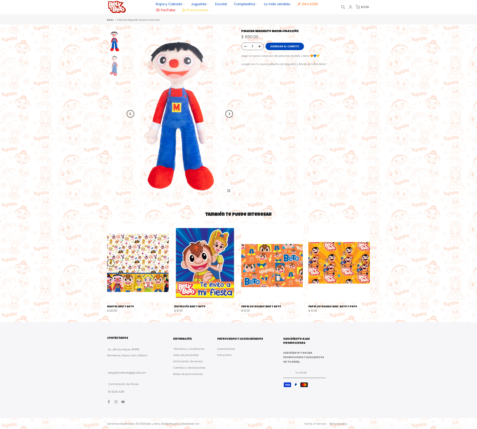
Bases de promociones (188, 374)
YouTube (168, 10)
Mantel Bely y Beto (120, 306)
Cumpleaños (244, 4)
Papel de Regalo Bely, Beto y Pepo (332, 306)
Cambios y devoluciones (189, 368)
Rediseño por (180, 424)
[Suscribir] (322, 372)
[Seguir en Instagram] (116, 402)
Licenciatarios (226, 349)
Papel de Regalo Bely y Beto (261, 306)
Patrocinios (224, 355)
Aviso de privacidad (185, 355)
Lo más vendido (277, 4)
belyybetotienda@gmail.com (127, 373)
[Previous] (130, 114)
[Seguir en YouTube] (123, 402)
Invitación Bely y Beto (190, 306)
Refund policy (339, 424)
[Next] (229, 114)
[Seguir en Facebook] (108, 402)
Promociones (198, 10)
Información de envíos (188, 361)
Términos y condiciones (188, 349)
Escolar (221, 4)
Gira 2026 (310, 4)
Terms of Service (315, 424)
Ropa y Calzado (169, 4)
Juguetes (198, 4)
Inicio (110, 20)
